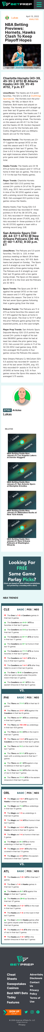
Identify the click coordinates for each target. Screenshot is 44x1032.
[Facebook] (37, 1012)
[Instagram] (32, 1012)
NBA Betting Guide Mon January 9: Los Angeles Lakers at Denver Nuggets (21, 455)
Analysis (33, 19)
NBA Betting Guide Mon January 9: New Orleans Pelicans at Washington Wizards (18, 542)
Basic (20, 609)
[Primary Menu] (39, 4)
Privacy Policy (34, 992)
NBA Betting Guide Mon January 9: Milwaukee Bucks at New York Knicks (22, 512)
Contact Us (34, 984)
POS (29, 609)
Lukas (14, 17)
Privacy (22, 1024)
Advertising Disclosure (36, 976)
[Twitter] (26, 1012)
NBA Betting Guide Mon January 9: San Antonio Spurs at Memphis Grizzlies (21, 484)
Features (13, 1002)
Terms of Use (35, 999)
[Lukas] (7, 18)
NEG (36, 609)
